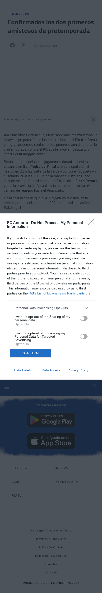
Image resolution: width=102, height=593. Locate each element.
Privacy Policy (78, 370)
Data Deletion (24, 370)
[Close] (92, 223)
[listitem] (51, 307)
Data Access (51, 370)
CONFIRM (30, 353)
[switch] (84, 318)
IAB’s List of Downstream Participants (57, 293)
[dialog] (51, 296)
